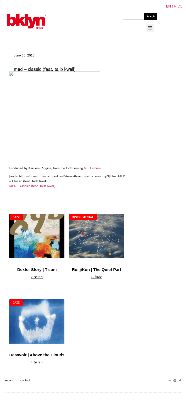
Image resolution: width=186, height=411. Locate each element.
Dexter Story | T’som (37, 269)
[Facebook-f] (180, 380)
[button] (150, 28)
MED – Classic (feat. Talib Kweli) (32, 186)
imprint (9, 380)
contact (25, 380)
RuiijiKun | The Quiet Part (96, 269)
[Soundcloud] (169, 380)
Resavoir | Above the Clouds (36, 355)
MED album (92, 168)
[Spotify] (174, 380)
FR (174, 6)
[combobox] (133, 16)
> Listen (37, 276)
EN (168, 6)
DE (180, 6)
